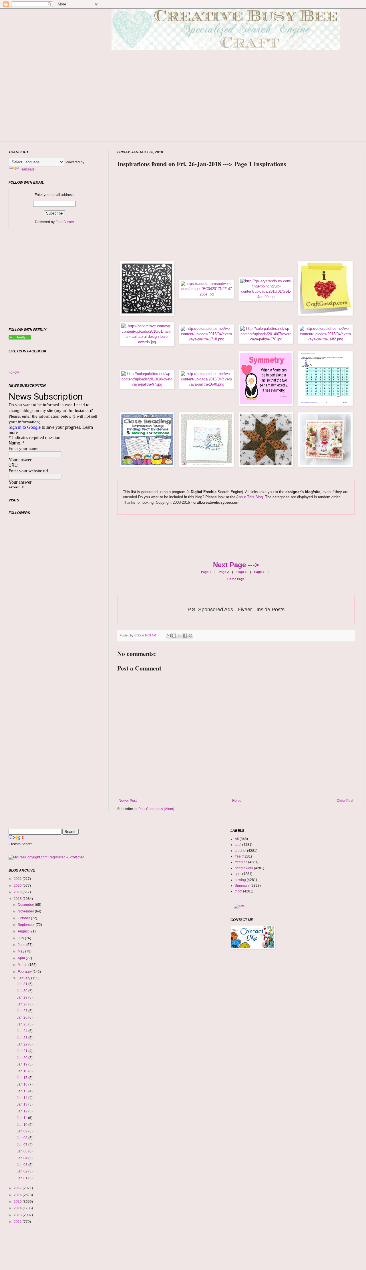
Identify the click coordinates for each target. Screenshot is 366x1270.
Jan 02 (22, 1171)
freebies (241, 862)
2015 (18, 1202)
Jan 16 (22, 1084)
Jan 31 (22, 984)
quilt (238, 874)
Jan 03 (22, 1165)
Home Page (235, 579)
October (24, 918)
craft (238, 845)
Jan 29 (22, 997)
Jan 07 (22, 1145)
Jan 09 (22, 1131)
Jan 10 (22, 1125)
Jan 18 (22, 1071)
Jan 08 (22, 1138)
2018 (18, 899)
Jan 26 (22, 1017)
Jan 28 (22, 1004)
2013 (18, 1215)
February (25, 972)
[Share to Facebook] (185, 635)
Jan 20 (22, 1058)
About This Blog (249, 497)
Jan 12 (22, 1111)
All (237, 839)
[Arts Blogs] (232, 906)
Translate (27, 169)
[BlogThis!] (174, 635)
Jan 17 (22, 1078)
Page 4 (258, 572)
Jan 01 (22, 1178)
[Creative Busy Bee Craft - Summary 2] (20, 338)
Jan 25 (22, 1024)
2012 (18, 1222)
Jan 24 (22, 1031)
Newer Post (128, 801)
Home (237, 801)
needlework (244, 868)
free (238, 856)
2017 (18, 1188)
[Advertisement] (226, 104)
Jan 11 (22, 1118)
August (23, 931)
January (24, 978)
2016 (18, 1195)
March (23, 965)
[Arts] (239, 906)
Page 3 (241, 572)
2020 (18, 886)
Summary (242, 886)
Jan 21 (22, 1051)
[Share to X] (179, 635)
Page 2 (223, 572)
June (22, 945)
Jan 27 (22, 1011)
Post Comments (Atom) (156, 809)
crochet (240, 851)
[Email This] (169, 635)
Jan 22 (22, 1044)
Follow (14, 372)
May (21, 951)
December (26, 905)
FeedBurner (64, 222)
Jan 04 (22, 1158)
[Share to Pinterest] (190, 635)
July (21, 938)
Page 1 (206, 572)
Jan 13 (22, 1104)
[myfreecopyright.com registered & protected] (46, 857)
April (22, 958)
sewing (240, 880)
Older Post (345, 801)
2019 (18, 892)
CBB (138, 635)
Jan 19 (22, 1064)
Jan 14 (22, 1098)
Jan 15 (22, 1091)
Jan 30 (22, 991)
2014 (18, 1208)
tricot (238, 891)
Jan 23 (22, 1038)
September (27, 925)
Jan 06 (22, 1151)
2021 (18, 879)
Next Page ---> (236, 565)
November (26, 911)
